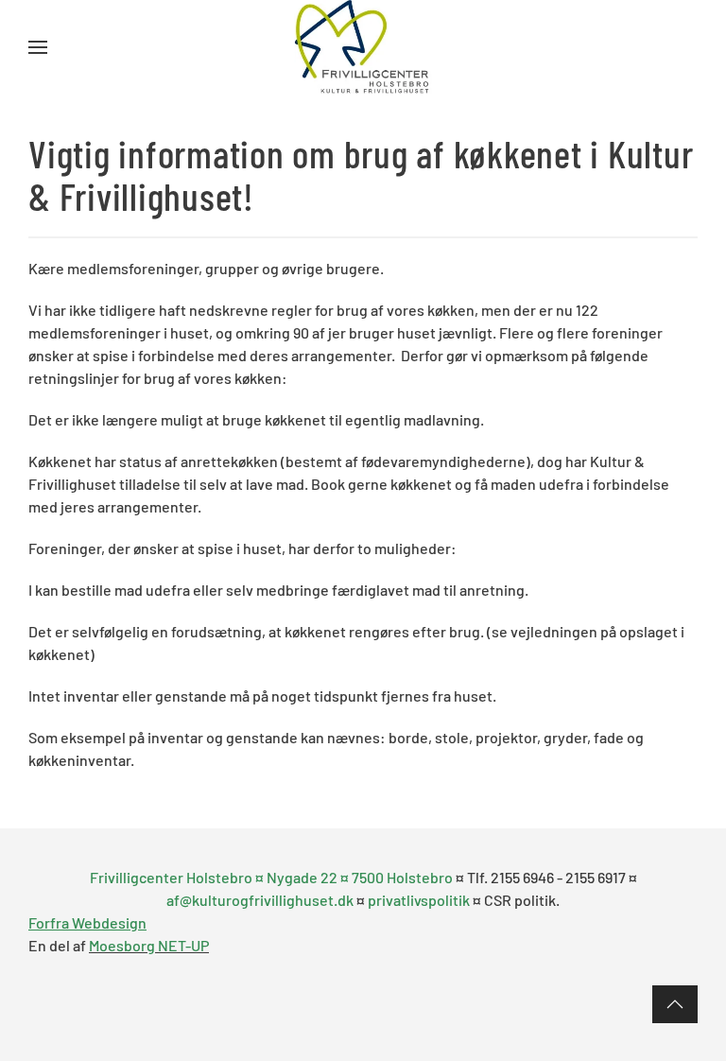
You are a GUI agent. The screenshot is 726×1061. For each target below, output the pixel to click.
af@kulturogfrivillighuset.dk (260, 900)
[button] (37, 47)
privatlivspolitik (419, 900)
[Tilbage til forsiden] (363, 47)
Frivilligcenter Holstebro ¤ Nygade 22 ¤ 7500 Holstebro (273, 877)
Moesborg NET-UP (149, 945)
